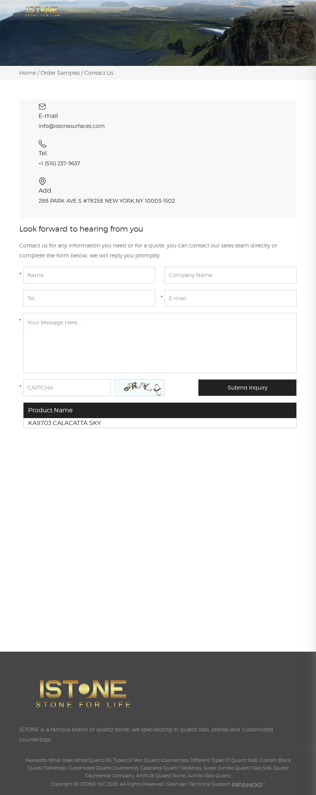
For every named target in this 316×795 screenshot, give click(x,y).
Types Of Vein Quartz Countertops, (151, 760)
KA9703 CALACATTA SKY (64, 423)
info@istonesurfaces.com (72, 126)
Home (28, 72)
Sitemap (176, 784)
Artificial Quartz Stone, (161, 775)
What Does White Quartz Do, (81, 760)
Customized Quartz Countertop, (104, 768)
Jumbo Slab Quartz (209, 775)
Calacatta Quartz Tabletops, (171, 768)
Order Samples (60, 72)
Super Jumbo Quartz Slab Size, (238, 768)
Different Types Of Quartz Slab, (224, 760)
